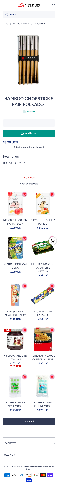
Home (5, 24)
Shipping (18, 147)
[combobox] (29, 14)
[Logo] (29, 5)
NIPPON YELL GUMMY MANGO (43, 222)
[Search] (5, 14)
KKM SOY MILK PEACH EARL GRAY (15, 313)
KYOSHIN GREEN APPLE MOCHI (15, 404)
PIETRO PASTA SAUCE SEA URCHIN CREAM (43, 357)
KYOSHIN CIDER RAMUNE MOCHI (42, 404)
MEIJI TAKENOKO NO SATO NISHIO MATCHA (42, 268)
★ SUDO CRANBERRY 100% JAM (15, 357)
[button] (53, 5)
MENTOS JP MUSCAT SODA (15, 266)
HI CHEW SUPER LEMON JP (43, 313)
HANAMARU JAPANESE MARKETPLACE (27, 467)
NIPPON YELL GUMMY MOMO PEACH (15, 222)
